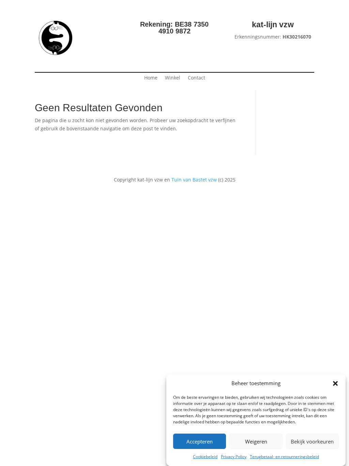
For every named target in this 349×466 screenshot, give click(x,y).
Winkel (172, 78)
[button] (335, 383)
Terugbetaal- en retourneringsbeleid (284, 457)
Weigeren (256, 441)
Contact (196, 78)
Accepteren (199, 441)
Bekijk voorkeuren (312, 441)
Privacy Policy (233, 457)
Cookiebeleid (205, 457)
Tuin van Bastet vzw (194, 179)
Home (150, 78)
